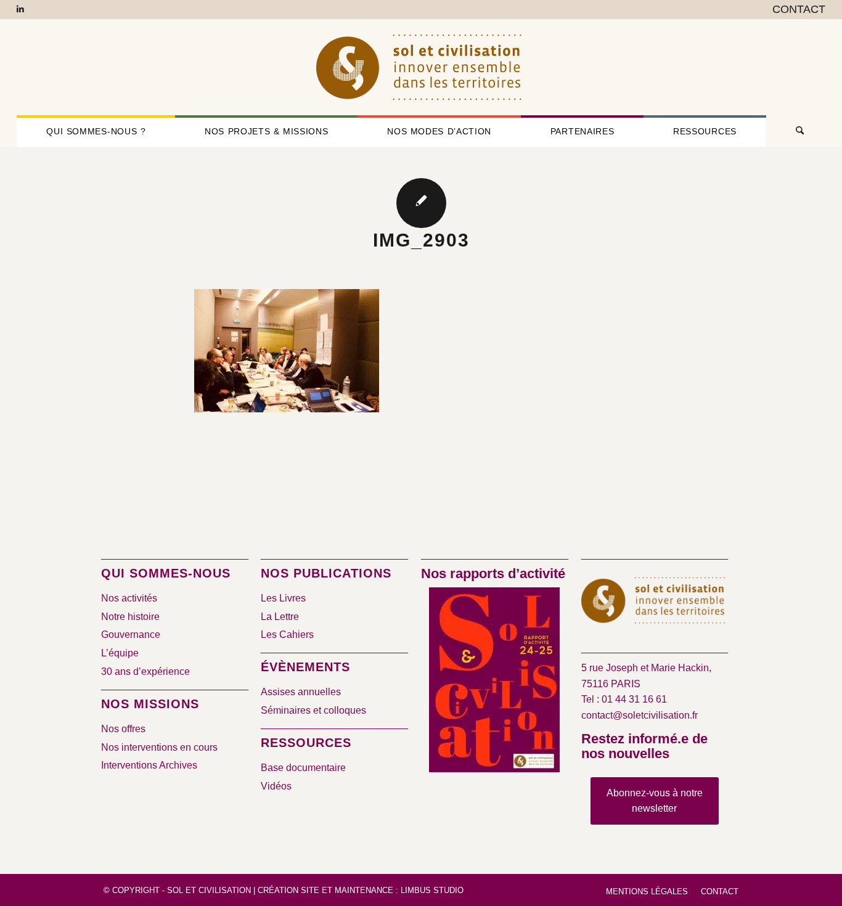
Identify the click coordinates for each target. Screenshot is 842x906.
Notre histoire (130, 616)
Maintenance (364, 890)
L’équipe (120, 653)
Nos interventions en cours (159, 747)
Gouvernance (130, 634)
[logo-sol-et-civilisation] (421, 67)
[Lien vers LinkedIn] (20, 9)
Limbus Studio (432, 890)
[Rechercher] (795, 131)
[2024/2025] (494, 682)
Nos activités (129, 598)
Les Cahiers (287, 634)
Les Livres (283, 598)
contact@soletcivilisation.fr (639, 715)
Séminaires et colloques (313, 710)
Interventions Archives (149, 765)
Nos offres (123, 729)
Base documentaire (303, 767)
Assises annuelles (301, 692)
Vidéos (276, 786)
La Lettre (280, 616)
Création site (288, 890)
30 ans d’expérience (145, 671)
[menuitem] (795, 10)
